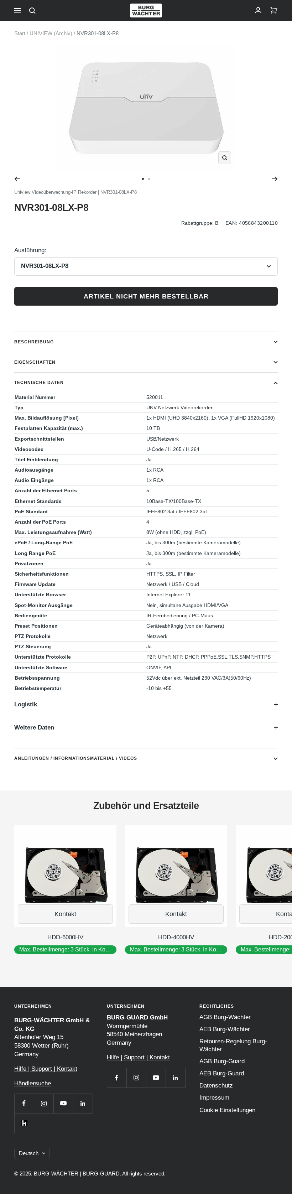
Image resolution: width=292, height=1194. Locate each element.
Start (19, 33)
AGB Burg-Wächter (225, 1017)
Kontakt (65, 914)
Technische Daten (39, 382)
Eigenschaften (35, 362)
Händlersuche (32, 1083)
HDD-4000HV (176, 937)
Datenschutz (216, 1085)
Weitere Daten (34, 727)
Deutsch (28, 1153)
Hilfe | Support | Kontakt (45, 1068)
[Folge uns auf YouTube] (63, 1103)
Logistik (25, 704)
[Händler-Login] (258, 10)
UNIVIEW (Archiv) (51, 33)
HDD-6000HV (65, 937)
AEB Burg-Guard (221, 1073)
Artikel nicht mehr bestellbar (146, 296)
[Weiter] (275, 178)
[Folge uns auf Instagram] (43, 1103)
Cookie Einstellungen (227, 1110)
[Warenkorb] (274, 10)
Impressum (214, 1097)
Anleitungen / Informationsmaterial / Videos (75, 758)
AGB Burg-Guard (222, 1061)
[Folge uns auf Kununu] (24, 1123)
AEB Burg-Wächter (224, 1029)
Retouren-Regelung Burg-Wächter (233, 1045)
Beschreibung (34, 341)
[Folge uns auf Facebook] (24, 1103)
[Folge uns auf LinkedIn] (83, 1103)
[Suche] (32, 10)
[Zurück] (17, 178)
